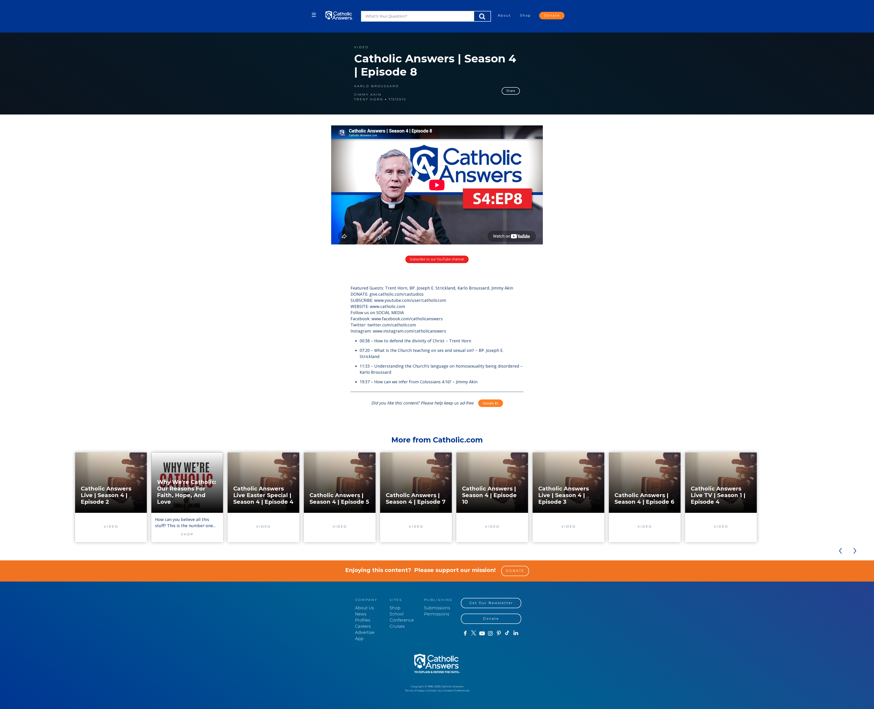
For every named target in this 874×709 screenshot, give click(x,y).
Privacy (419, 690)
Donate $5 (490, 403)
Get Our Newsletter (491, 603)
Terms (409, 690)
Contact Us (434, 690)
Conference (402, 620)
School (397, 614)
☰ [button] (313, 15)
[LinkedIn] (516, 633)
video (361, 47)
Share (510, 91)
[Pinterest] (499, 633)
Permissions (436, 614)
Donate (552, 15)
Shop (525, 15)
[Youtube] (482, 633)
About (504, 15)
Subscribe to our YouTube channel (437, 259)
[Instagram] (490, 633)
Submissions (437, 607)
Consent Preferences (456, 690)
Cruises (397, 626)
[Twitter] (473, 633)
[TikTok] (507, 633)
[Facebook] (465, 633)
